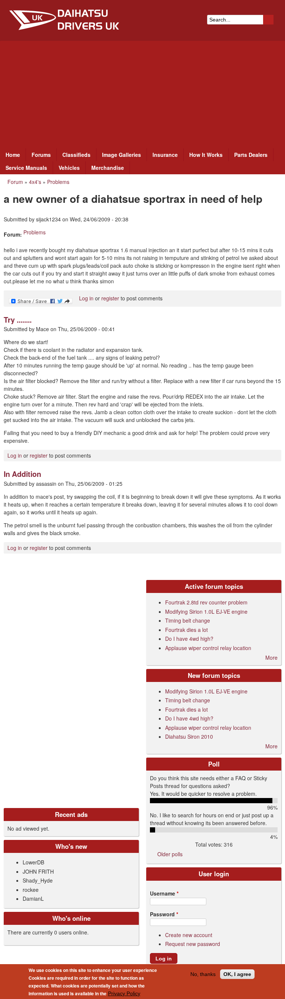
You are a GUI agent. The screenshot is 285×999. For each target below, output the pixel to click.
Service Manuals (26, 167)
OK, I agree (237, 974)
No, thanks (203, 974)
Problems (58, 181)
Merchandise (107, 167)
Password (164, 914)
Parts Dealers (251, 154)
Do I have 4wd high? (189, 638)
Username (164, 893)
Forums (41, 154)
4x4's (35, 181)
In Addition (22, 474)
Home (13, 154)
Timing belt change (187, 620)
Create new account (188, 935)
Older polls (170, 854)
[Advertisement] (142, 93)
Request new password (192, 943)
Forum (15, 181)
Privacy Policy (124, 993)
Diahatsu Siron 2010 (189, 736)
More (271, 657)
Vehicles (69, 167)
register (110, 298)
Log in (86, 298)
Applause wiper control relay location (208, 648)
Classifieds (76, 154)
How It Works (206, 154)
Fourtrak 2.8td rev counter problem (206, 602)
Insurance (165, 154)
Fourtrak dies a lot (186, 629)
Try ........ (18, 319)
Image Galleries (121, 154)
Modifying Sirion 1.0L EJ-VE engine (206, 611)
